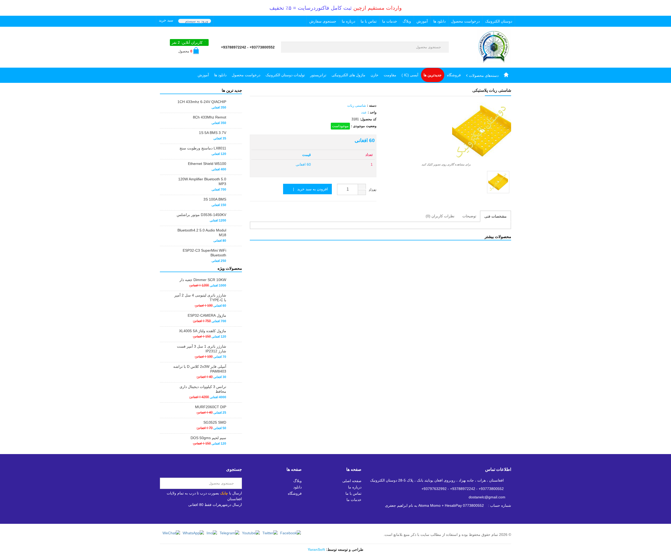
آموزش (422, 21)
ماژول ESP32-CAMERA (207, 315)
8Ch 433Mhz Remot (209, 117)
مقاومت (390, 75)
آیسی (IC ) (410, 75)
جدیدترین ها (433, 75)
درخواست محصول (465, 21)
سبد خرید (166, 20)
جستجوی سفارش (322, 21)
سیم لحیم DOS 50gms (208, 438)
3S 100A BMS (214, 199)
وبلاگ (407, 21)
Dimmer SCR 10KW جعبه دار (203, 280)
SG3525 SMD (214, 422)
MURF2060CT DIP (210, 407)
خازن (374, 75)
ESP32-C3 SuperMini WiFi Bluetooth (204, 252)
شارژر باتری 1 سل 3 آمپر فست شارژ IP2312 (201, 348)
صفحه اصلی (351, 481)
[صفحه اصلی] (506, 75)
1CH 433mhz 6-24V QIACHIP (201, 102)
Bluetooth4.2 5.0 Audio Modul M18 (201, 232)
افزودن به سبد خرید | (309, 189)
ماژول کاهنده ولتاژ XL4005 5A (202, 331)
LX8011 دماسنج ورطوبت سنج (203, 148)
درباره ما (348, 21)
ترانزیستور (318, 75)
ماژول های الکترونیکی (348, 75)
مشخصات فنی (495, 216)
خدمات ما (389, 21)
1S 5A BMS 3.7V (212, 133)
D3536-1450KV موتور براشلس (201, 215)
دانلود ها (439, 21)
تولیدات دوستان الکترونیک (285, 75)
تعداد (372, 189)
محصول (185, 51)
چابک (224, 493)
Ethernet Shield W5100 (207, 163)
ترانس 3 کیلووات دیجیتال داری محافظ (203, 389)
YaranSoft (316, 549)
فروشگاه (454, 75)
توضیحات (469, 216)
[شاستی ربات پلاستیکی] (498, 182)
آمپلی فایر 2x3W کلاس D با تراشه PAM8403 (199, 368)
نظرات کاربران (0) (440, 216)
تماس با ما (369, 21)
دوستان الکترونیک (498, 21)
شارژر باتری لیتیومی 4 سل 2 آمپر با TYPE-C (200, 297)
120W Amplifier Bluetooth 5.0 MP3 (202, 181)
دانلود (297, 487)
